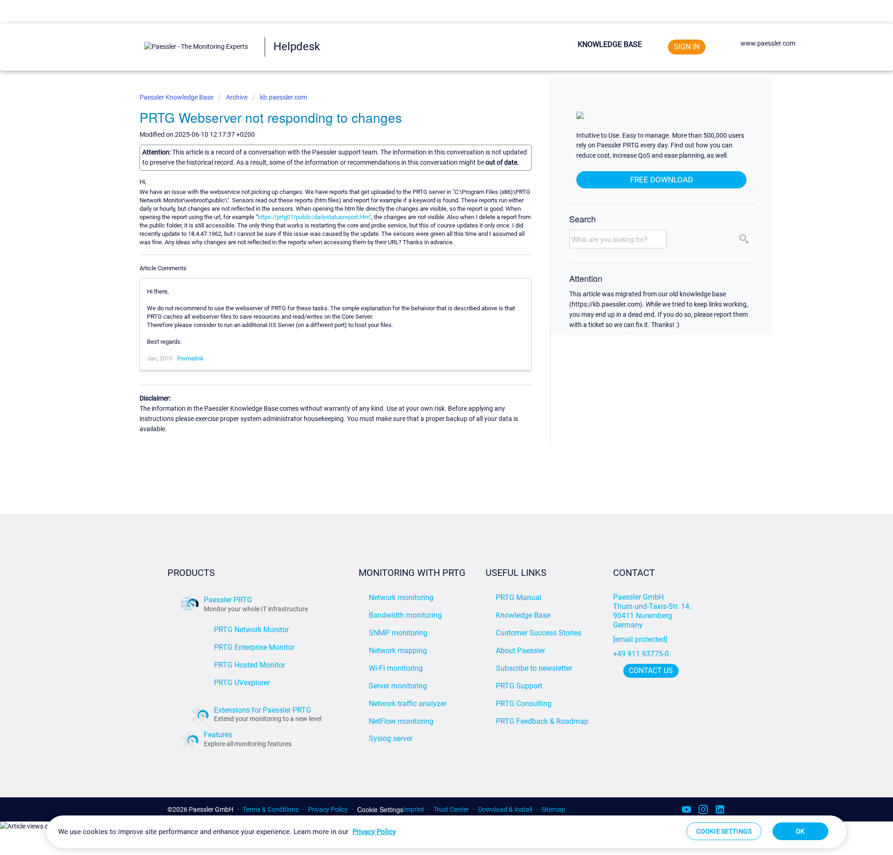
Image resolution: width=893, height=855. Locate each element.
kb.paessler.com (283, 97)
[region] (446, 831)
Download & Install (505, 809)
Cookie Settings (380, 810)
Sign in (687, 46)
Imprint (413, 809)
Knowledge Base (610, 44)
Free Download (661, 179)
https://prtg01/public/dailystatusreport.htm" (314, 217)
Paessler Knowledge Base (177, 97)
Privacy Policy (328, 809)
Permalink (190, 358)
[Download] (429, 312)
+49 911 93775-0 (641, 653)
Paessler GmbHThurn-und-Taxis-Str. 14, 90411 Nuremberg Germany (653, 611)
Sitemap (553, 809)
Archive (236, 97)
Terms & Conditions (271, 809)
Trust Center (451, 809)
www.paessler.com (767, 43)
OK (800, 831)
